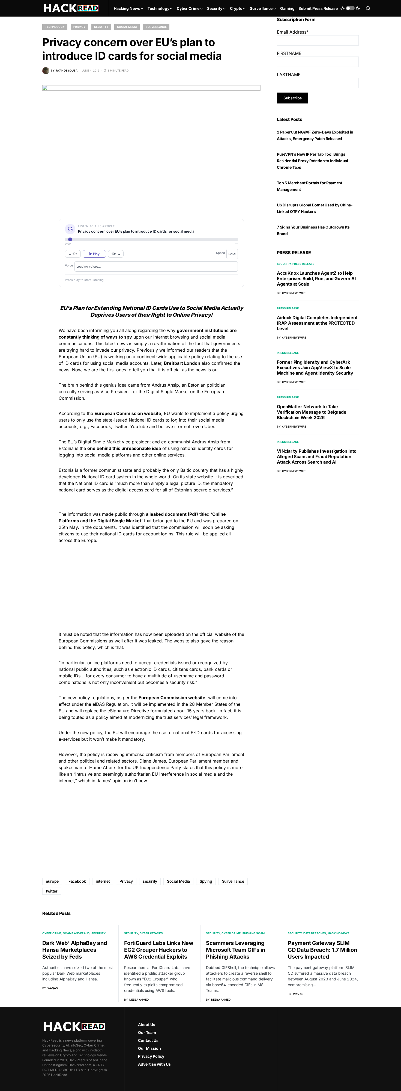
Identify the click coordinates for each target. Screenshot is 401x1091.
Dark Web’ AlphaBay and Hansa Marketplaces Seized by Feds (74, 950)
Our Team (147, 1032)
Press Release (303, 263)
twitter (52, 891)
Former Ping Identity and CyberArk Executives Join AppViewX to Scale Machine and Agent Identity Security (315, 367)
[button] (350, 8)
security (150, 881)
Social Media (127, 26)
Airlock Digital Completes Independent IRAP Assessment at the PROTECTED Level (317, 323)
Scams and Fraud (76, 933)
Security (101, 26)
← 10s (72, 254)
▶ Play (94, 254)
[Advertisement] (151, 586)
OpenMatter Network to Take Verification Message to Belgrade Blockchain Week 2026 (311, 412)
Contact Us (148, 1040)
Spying (206, 881)
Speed (220, 253)
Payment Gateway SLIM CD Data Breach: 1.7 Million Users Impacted (322, 950)
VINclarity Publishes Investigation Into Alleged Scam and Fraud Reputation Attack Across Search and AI (317, 456)
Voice (69, 265)
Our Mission (149, 1048)
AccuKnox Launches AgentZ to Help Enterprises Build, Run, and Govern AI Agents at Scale (316, 278)
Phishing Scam (254, 933)
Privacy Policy (151, 1056)
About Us (146, 1024)
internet (103, 881)
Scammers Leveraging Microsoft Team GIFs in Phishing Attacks (235, 950)
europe (52, 881)
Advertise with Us (154, 1064)
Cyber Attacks (151, 933)
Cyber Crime (51, 933)
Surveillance (156, 26)
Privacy (79, 26)
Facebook (77, 881)
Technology (55, 26)
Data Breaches (314, 933)
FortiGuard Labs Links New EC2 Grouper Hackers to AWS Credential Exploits (158, 950)
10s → (116, 254)
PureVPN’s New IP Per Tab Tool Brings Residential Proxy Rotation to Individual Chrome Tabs (312, 161)
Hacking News (338, 933)
